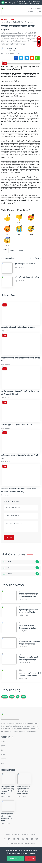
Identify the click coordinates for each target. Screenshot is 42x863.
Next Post (34, 258)
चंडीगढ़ (23, 697)
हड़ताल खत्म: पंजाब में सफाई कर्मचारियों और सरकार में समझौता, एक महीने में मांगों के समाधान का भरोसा (30, 675)
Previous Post (9, 258)
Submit (8, 537)
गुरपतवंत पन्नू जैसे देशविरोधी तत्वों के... (25, 264)
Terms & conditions (12, 834)
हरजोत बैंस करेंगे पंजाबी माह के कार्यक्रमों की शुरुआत (18, 327)
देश (8, 568)
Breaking (9, 2)
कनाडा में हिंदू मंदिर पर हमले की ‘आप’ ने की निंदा (16, 425)
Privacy (33, 834)
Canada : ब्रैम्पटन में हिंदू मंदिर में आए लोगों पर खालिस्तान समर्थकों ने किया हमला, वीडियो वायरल (28, 3)
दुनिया (3, 746)
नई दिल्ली (4, 697)
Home (6, 20)
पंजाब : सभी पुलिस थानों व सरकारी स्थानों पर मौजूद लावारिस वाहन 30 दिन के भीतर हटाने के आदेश (30, 659)
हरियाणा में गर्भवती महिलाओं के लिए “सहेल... (27, 277)
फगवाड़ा (21, 250)
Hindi (30, 12)
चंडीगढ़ (12, 250)
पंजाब (12, 20)
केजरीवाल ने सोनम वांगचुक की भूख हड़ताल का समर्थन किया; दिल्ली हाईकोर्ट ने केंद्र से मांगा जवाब (28, 596)
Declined (30, 859)
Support (25, 834)
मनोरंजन (3, 759)
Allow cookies (15, 859)
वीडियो (3, 755)
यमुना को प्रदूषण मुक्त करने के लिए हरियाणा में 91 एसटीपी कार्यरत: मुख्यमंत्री (28, 612)
